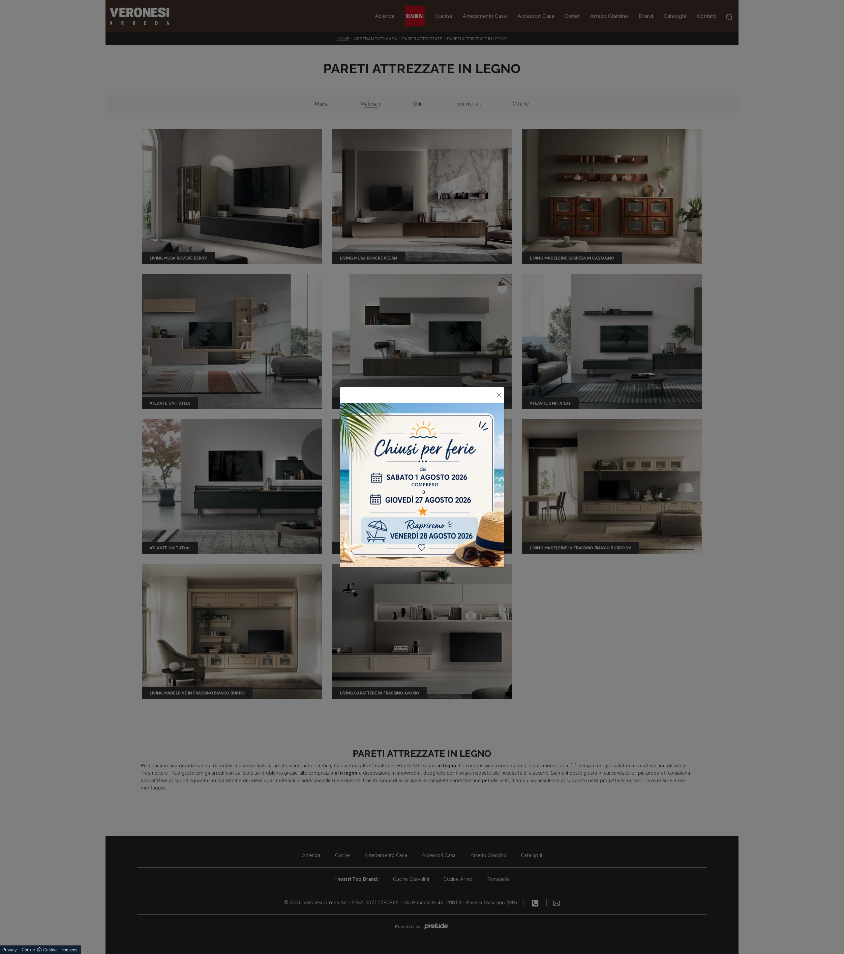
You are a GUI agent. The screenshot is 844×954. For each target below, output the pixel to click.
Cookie (28, 950)
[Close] (499, 395)
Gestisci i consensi (60, 950)
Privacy (9, 950)
